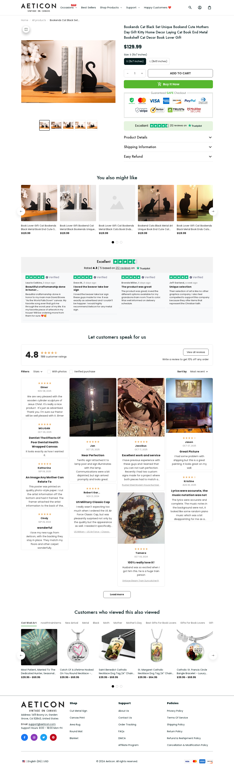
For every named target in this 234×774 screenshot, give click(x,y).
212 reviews (123, 268)
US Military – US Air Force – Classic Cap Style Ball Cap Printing (93, 531)
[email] (42, 724)
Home (24, 20)
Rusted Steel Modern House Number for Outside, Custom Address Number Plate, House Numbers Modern (141, 485)
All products (39, 20)
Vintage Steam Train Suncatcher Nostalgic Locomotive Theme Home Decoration (141, 580)
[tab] (113, 242)
